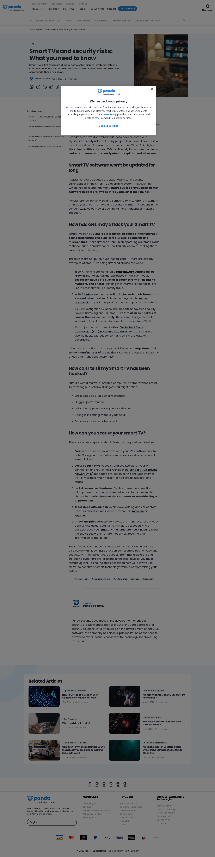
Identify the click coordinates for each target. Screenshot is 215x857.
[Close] (152, 89)
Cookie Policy (109, 114)
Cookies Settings (108, 125)
